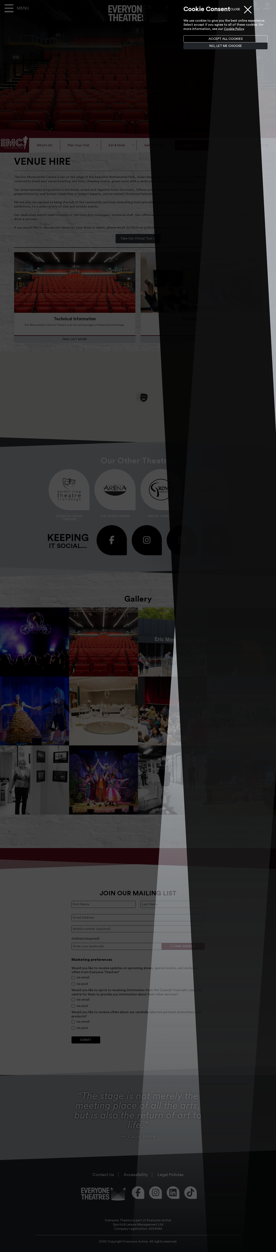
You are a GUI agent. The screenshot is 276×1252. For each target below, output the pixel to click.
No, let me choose (225, 45)
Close (235, 9)
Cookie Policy (234, 29)
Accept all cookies (226, 38)
